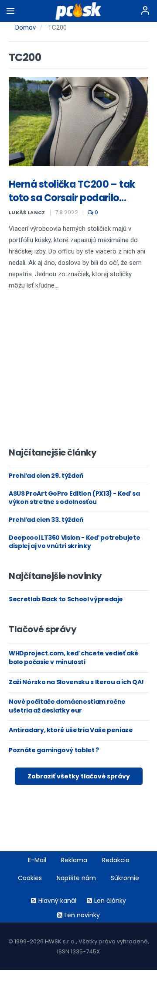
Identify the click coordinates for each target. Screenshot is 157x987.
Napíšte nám (76, 878)
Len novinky (82, 915)
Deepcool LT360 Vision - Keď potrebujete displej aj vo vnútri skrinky (74, 542)
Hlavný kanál (57, 900)
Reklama (74, 860)
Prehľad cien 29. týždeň (46, 475)
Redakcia (116, 860)
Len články (110, 900)
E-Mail (37, 860)
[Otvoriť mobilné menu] (10, 11)
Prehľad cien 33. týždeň (46, 519)
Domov (25, 27)
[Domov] (78, 11)
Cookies (30, 878)
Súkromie (125, 878)
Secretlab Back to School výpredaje (66, 599)
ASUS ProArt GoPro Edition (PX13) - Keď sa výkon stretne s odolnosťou (74, 498)
